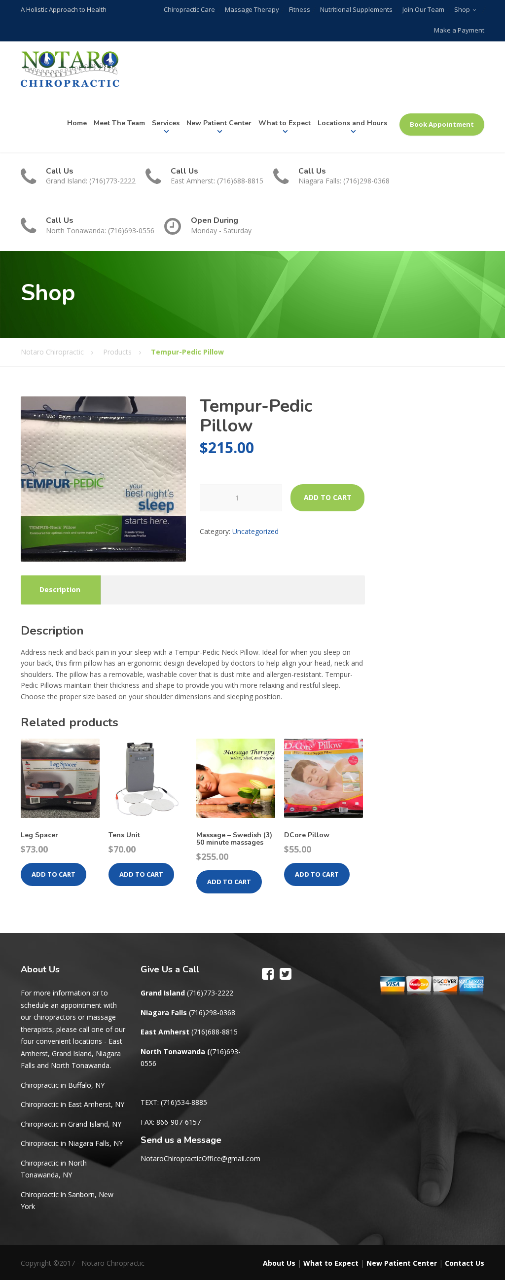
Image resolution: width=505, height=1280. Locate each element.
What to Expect (284, 123)
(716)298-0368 (212, 1012)
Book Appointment (442, 124)
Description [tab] (59, 589)
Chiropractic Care (189, 9)
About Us (279, 1263)
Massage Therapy (252, 9)
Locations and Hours (352, 123)
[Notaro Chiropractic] (70, 69)
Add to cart (328, 497)
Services (166, 123)
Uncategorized (255, 531)
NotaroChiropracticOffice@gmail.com (200, 1158)
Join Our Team (423, 9)
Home (77, 123)
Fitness (299, 9)
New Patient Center (219, 123)
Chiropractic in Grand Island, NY (71, 1124)
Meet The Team (119, 123)
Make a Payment (459, 30)
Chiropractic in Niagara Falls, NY (72, 1143)
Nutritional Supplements (356, 9)
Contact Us (464, 1263)
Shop (462, 9)
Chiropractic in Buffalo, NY (63, 1085)
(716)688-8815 (214, 1031)
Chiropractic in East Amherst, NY (72, 1104)
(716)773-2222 (210, 992)
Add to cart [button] (53, 874)
